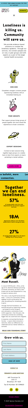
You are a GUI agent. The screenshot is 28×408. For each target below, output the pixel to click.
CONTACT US (14, 368)
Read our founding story (14, 331)
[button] (14, 15)
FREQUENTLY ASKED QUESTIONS (14, 373)
